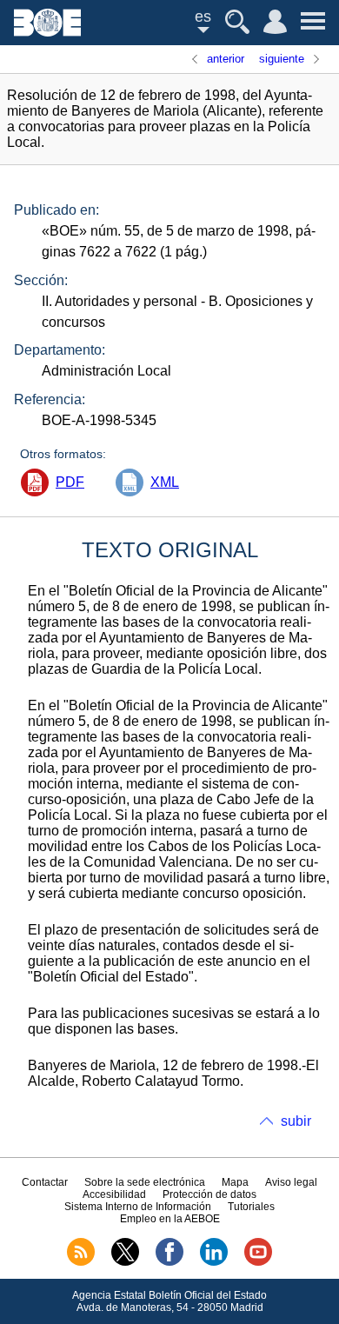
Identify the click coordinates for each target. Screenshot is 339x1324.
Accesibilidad (114, 1194)
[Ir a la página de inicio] (47, 31)
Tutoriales (251, 1207)
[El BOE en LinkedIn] (214, 1262)
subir (296, 1121)
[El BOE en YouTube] (258, 1262)
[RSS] (81, 1262)
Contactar (45, 1182)
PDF (70, 482)
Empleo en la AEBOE (170, 1219)
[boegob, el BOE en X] (125, 1262)
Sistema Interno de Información (137, 1207)
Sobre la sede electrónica (144, 1182)
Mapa (235, 1182)
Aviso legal (291, 1182)
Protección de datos (209, 1194)
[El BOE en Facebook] (169, 1262)
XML (164, 482)
